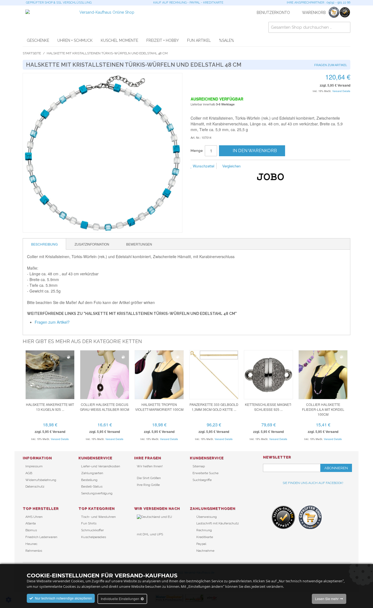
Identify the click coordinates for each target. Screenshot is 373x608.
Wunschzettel (203, 166)
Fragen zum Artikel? (52, 322)
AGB (28, 473)
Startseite (32, 53)
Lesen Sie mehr (327, 598)
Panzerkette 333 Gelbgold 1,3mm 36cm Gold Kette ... (214, 407)
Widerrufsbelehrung (40, 480)
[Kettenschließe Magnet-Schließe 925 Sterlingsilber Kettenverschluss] (268, 374)
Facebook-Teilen (263, 166)
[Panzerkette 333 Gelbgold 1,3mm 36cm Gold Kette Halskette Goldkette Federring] (213, 374)
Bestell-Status (91, 486)
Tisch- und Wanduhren (98, 517)
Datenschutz (35, 486)
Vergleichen (231, 166)
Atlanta (30, 523)
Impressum (34, 466)
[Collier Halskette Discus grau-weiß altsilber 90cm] (104, 374)
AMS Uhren (34, 517)
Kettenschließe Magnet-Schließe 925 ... (268, 407)
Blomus (31, 530)
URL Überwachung (151, 543)
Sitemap (199, 466)
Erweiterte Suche (205, 473)
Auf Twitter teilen (273, 166)
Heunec (31, 544)
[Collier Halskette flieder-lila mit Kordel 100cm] (323, 374)
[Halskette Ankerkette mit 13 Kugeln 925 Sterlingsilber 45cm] (50, 374)
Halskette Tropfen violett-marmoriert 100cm (159, 407)
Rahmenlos (33, 551)
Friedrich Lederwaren (41, 537)
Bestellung (89, 480)
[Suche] (344, 27)
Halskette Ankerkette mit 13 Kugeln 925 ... (50, 407)
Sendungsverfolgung (97, 493)
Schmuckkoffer (92, 530)
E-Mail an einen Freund (252, 166)
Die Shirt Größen (149, 478)
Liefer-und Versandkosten (100, 466)
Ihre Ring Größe (148, 485)
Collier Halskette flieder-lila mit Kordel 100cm (323, 409)
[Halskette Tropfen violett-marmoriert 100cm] (159, 374)
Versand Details (341, 91)
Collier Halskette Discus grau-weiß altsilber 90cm (104, 407)
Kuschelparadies (93, 537)
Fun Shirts (88, 523)
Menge (197, 151)
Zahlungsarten (92, 473)
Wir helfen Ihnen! (150, 466)
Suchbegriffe (202, 480)
